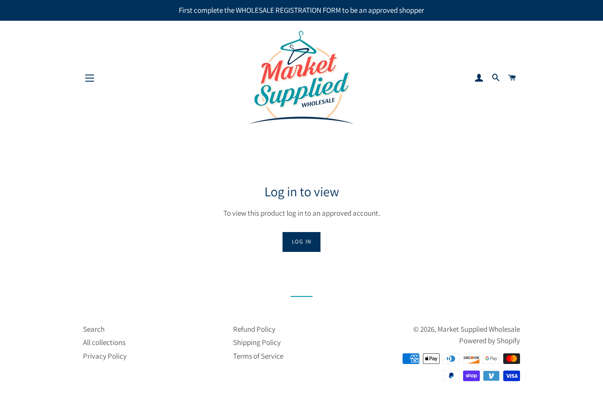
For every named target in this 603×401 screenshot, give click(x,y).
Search (94, 329)
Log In (302, 241)
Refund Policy (254, 329)
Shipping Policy (257, 342)
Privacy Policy (105, 356)
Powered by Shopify (489, 340)
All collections (104, 342)
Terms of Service (258, 356)
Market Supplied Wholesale (478, 329)
